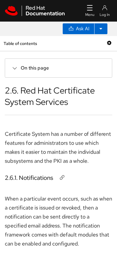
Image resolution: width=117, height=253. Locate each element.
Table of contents (20, 43)
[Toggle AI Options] (100, 28)
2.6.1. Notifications (29, 178)
